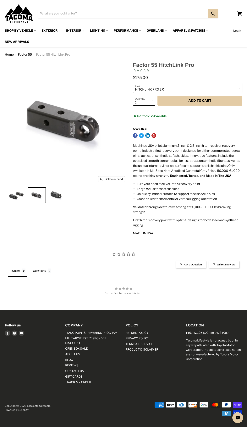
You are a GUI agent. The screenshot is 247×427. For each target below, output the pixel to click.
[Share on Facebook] (135, 135)
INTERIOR (74, 30)
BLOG (69, 360)
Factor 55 (25, 54)
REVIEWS (72, 365)
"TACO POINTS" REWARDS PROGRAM (91, 333)
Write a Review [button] (226, 264)
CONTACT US (74, 371)
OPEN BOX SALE (76, 348)
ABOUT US (72, 354)
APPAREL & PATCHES (189, 30)
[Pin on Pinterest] (153, 135)
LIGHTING (98, 30)
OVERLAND (156, 30)
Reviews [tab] (15, 271)
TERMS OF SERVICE (139, 344)
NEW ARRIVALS (17, 42)
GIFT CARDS (74, 376)
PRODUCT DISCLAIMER (141, 349)
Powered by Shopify (17, 409)
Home (9, 54)
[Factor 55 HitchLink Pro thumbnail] (15, 195)
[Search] (213, 13)
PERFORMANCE (126, 30)
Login (237, 30)
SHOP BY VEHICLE (19, 30)
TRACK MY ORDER (78, 382)
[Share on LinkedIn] (147, 135)
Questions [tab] (39, 271)
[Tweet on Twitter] (141, 135)
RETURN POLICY (136, 333)
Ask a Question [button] (193, 264)
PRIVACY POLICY (137, 338)
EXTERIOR (49, 30)
